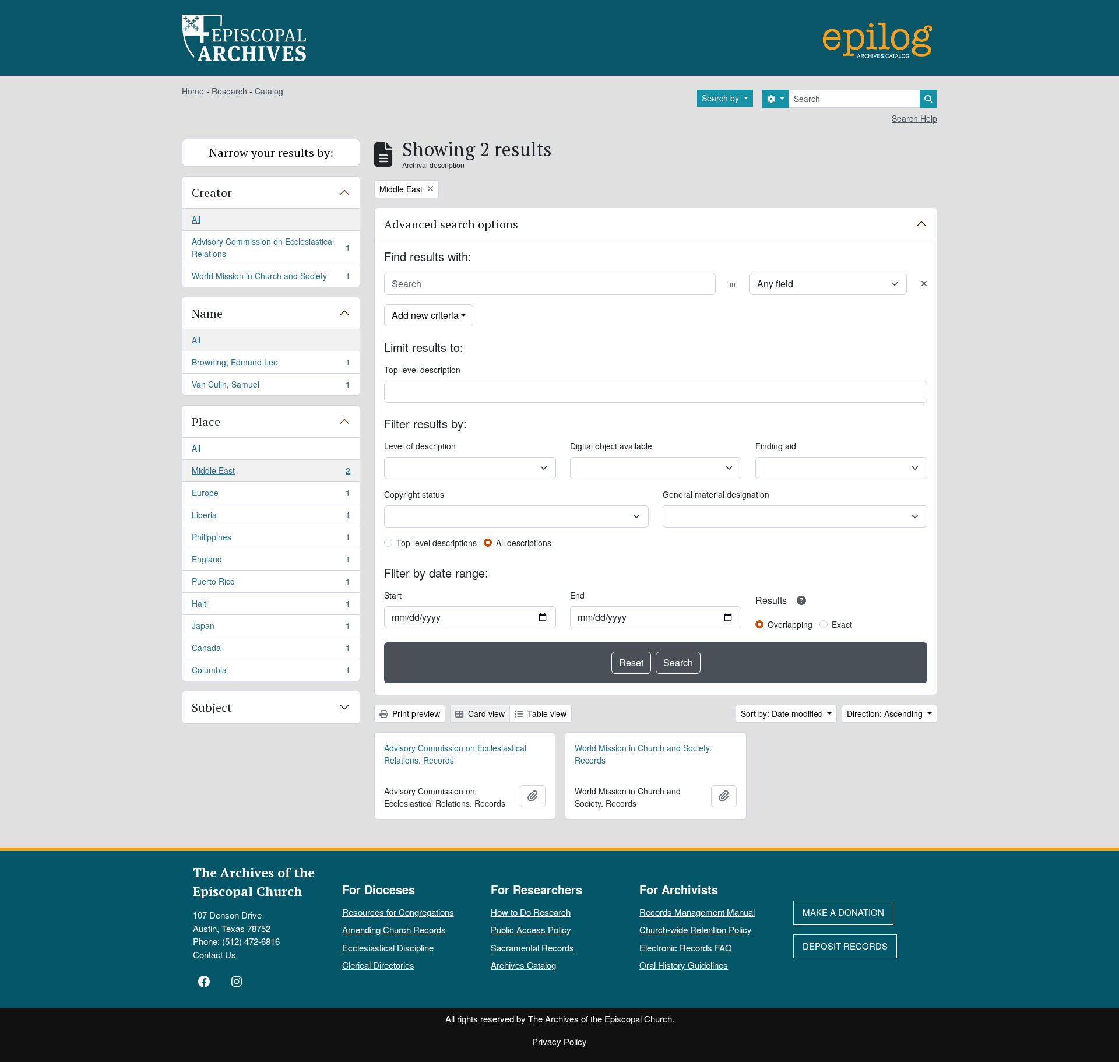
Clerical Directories (378, 965)
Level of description (420, 446)
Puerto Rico (270, 584)
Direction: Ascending (886, 713)
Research (229, 91)
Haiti (270, 606)
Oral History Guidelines (683, 965)
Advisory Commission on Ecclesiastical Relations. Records (455, 754)
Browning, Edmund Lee (270, 365)
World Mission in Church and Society (270, 278)
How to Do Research (531, 912)
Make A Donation (843, 912)
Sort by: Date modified (783, 713)
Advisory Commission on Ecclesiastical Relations (270, 247)
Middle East (270, 473)
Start (393, 595)
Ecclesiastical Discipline (388, 947)
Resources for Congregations (398, 912)
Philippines (270, 539)
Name (207, 313)
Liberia (270, 517)
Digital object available (611, 446)
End (577, 595)
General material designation (716, 494)
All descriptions (523, 542)
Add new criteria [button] (425, 315)
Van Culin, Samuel (270, 386)
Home (193, 91)
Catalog (269, 91)
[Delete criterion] (924, 283)
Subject (212, 707)
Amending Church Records (394, 929)
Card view (485, 713)
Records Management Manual (697, 912)
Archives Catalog (523, 965)
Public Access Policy (531, 929)
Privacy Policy (559, 1041)
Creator (212, 193)
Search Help (914, 118)
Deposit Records (845, 946)
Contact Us (214, 954)
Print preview (415, 713)
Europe (270, 495)
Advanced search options (451, 224)
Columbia (270, 672)
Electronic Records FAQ (685, 947)
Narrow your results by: (271, 152)
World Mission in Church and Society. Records (643, 754)
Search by (721, 98)
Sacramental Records (532, 947)
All (196, 219)
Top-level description (422, 369)
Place (206, 422)
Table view (545, 713)
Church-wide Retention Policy (695, 929)
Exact (842, 624)
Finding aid (775, 446)
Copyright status (414, 494)
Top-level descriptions (436, 542)
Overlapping (790, 624)
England (270, 562)
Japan (270, 628)
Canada (270, 650)
